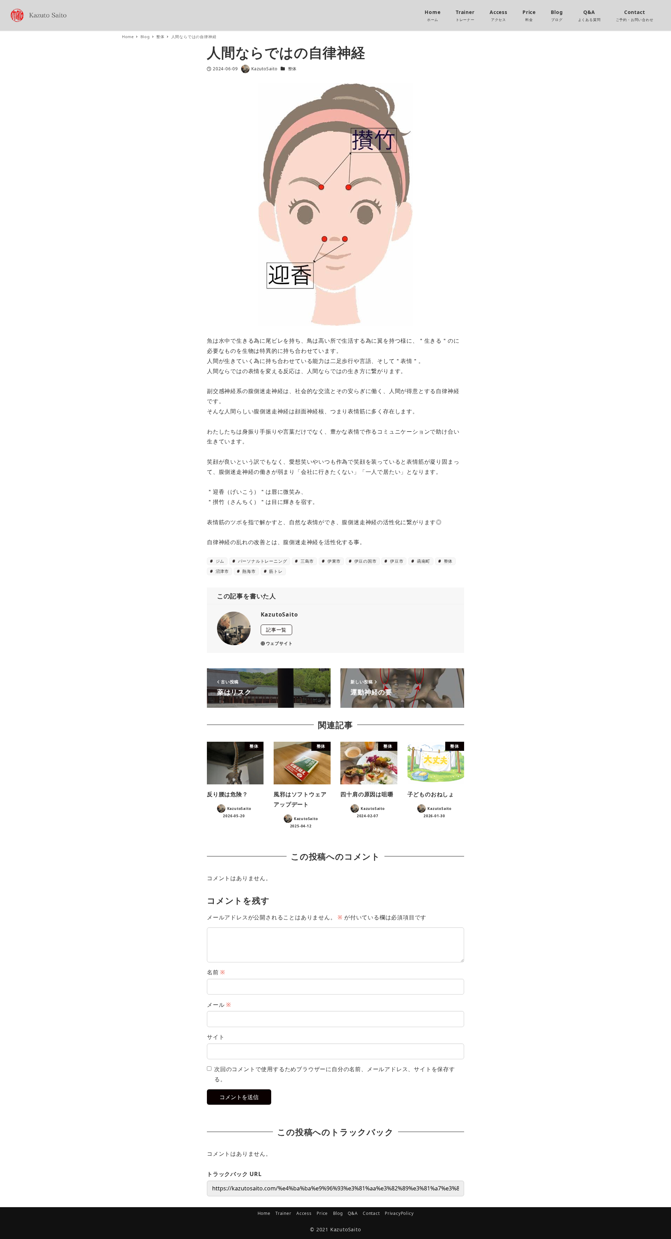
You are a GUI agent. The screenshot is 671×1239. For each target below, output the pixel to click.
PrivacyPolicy (399, 1213)
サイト (215, 1037)
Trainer (283, 1213)
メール (219, 1005)
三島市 (306, 561)
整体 (292, 69)
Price (322, 1213)
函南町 (423, 561)
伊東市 (333, 561)
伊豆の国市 (365, 561)
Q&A (353, 1213)
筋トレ (275, 571)
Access (304, 1213)
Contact (371, 1213)
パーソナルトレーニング (262, 561)
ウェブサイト (279, 643)
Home (264, 1213)
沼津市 (221, 571)
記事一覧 (276, 629)
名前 (216, 972)
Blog (338, 1213)
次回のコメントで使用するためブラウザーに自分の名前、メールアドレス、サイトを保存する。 (334, 1074)
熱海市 (248, 571)
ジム (219, 561)
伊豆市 (396, 561)
